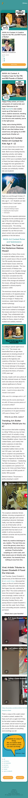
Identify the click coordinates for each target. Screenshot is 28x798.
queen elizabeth (8, 771)
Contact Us (14, 791)
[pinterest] (4, 59)
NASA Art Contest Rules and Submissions (14, 240)
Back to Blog (14, 64)
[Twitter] (4, 61)
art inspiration (7, 763)
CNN (6, 349)
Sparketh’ (9, 109)
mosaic (5, 769)
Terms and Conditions (14, 793)
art (4, 759)
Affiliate (14, 789)
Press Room (14, 792)
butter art (6, 767)
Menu (25, 3)
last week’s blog (9, 581)
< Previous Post (8, 777)
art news (6, 765)
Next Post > (20, 777)
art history (6, 761)
